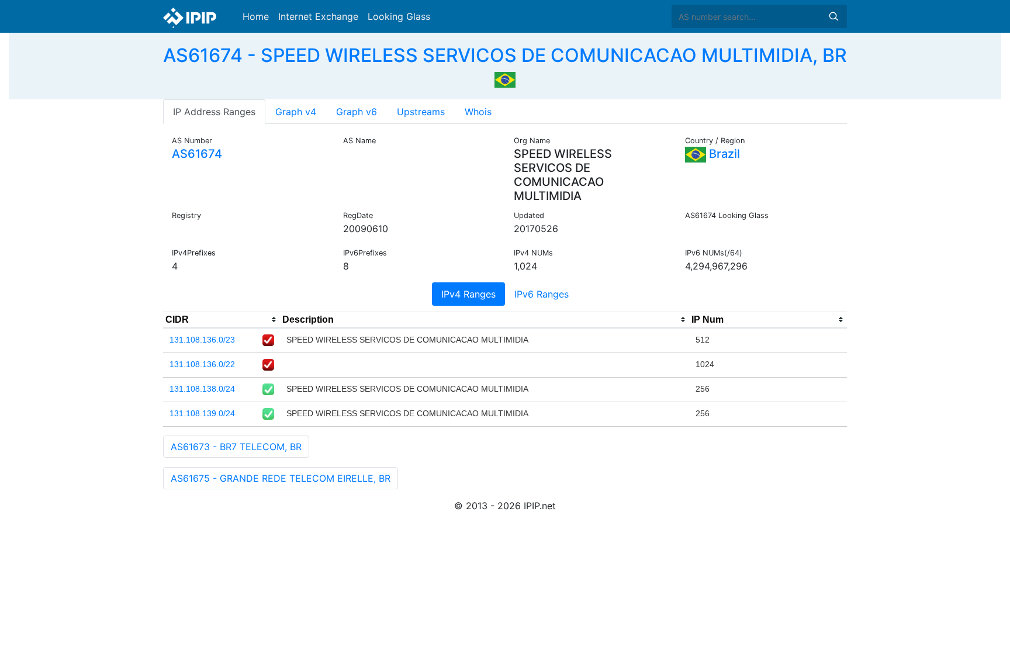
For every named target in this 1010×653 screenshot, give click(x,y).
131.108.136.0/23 (202, 339)
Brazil (723, 154)
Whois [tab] (478, 112)
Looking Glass (399, 16)
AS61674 (197, 154)
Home (256, 16)
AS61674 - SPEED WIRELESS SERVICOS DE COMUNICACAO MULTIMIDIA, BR (505, 55)
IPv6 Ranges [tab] (541, 294)
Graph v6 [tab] (356, 112)
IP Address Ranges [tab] (214, 112)
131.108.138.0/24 (202, 388)
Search (833, 16)
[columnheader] (221, 320)
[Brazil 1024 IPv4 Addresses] (505, 78)
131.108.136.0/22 (202, 364)
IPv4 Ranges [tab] (468, 294)
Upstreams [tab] (421, 112)
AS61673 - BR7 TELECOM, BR (236, 446)
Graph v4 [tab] (295, 112)
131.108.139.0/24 (202, 413)
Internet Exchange (318, 16)
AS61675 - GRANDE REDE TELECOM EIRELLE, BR (280, 478)
